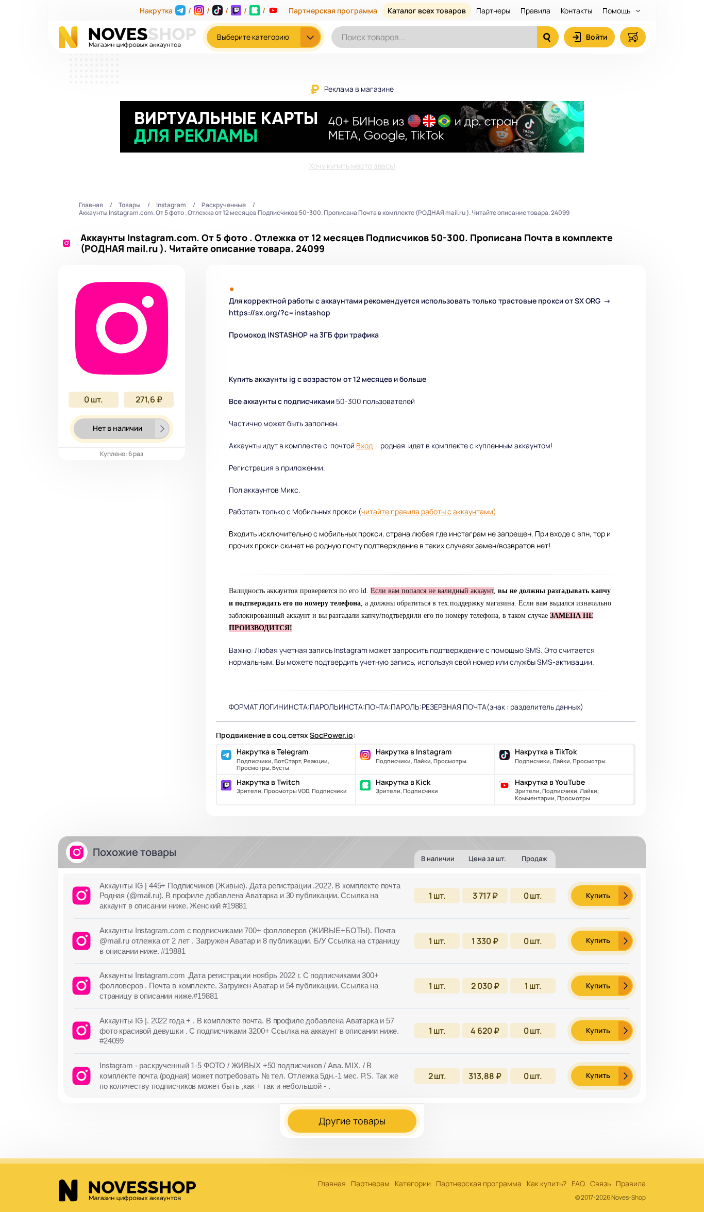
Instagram (171, 205)
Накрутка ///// (202, 10)
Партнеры (493, 10)
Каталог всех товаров (427, 10)
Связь (600, 1184)
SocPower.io (331, 735)
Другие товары (352, 1121)
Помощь (617, 10)
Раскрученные (224, 205)
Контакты (576, 10)
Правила (535, 10)
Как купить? (546, 1184)
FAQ (578, 1184)
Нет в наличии (117, 428)
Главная (91, 205)
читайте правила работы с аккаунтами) (428, 511)
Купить (598, 895)
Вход (364, 445)
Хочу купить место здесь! (352, 166)
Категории (413, 1184)
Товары (130, 205)
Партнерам (370, 1184)
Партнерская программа (333, 10)
